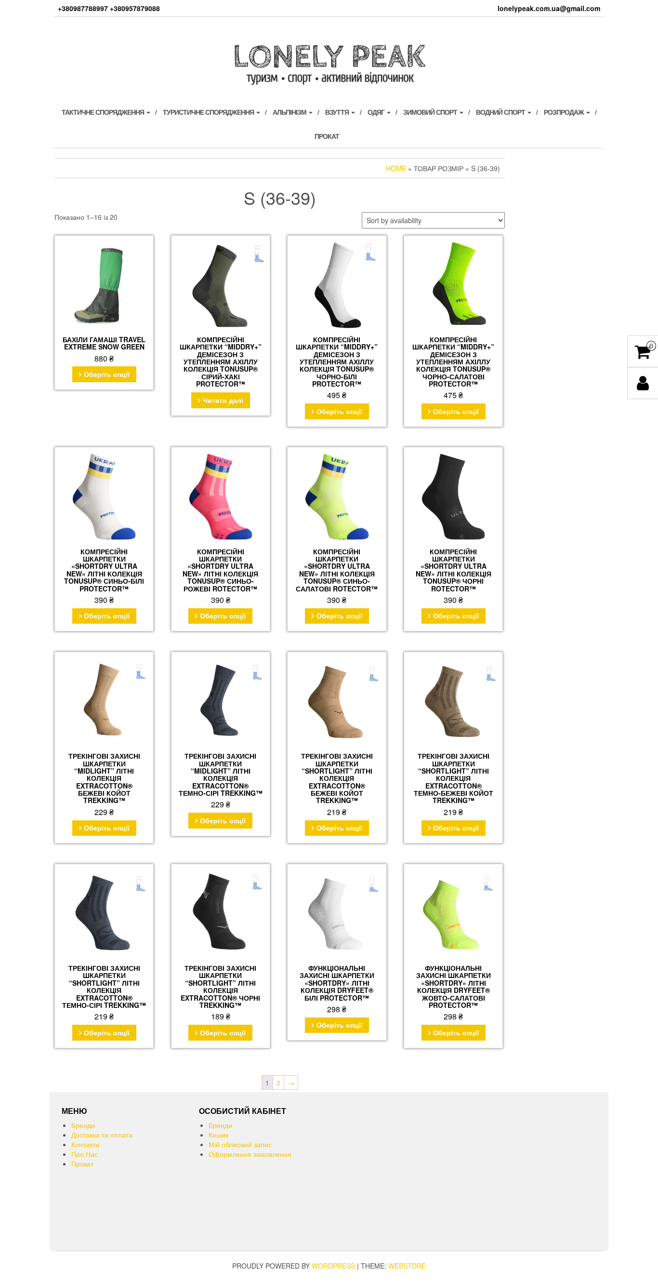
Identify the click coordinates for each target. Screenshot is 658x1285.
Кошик (218, 1134)
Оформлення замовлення (250, 1154)
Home (396, 168)
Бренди (83, 1125)
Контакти (85, 1144)
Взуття (337, 112)
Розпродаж (564, 112)
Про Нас (84, 1154)
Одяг (377, 112)
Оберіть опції (107, 374)
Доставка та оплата (101, 1134)
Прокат (327, 136)
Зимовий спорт (431, 112)
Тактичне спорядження (103, 112)
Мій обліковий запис (240, 1144)
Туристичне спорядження (209, 112)
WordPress (333, 1266)
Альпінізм (290, 112)
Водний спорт (501, 112)
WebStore (407, 1266)
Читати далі (223, 400)
